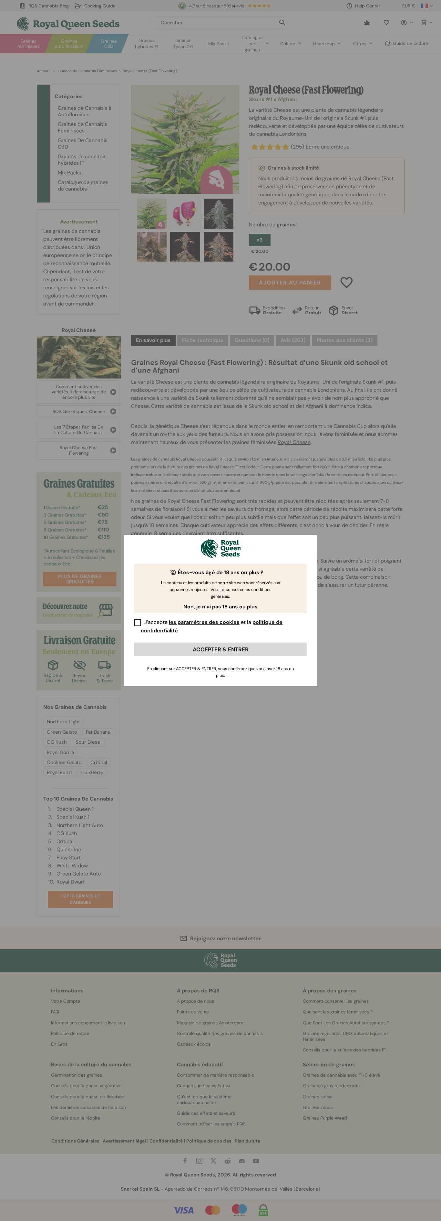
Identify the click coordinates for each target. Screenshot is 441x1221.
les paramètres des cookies (204, 622)
